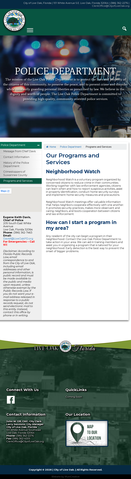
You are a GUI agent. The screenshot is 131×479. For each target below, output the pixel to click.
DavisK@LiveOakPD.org (18, 238)
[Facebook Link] (10, 402)
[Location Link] (87, 446)
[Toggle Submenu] (38, 145)
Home (52, 146)
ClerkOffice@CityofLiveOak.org (110, 5)
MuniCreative (72, 476)
